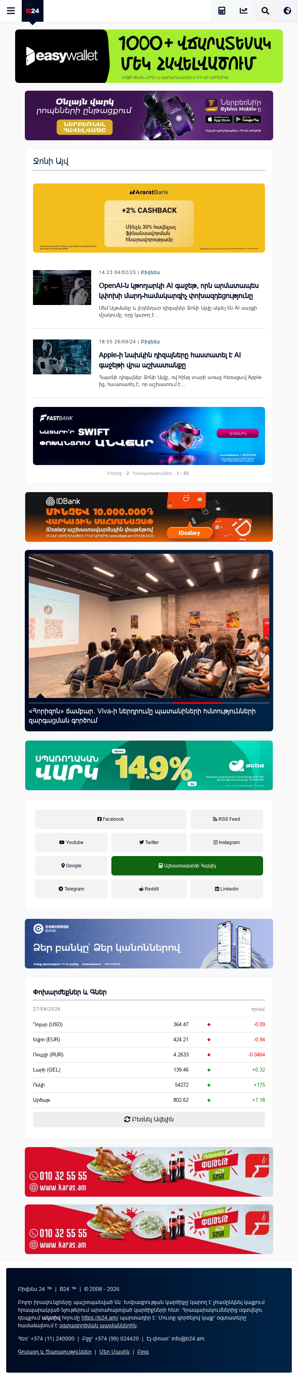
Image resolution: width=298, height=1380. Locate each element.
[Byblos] (149, 115)
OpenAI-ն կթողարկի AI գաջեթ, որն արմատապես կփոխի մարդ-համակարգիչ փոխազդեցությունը (179, 291)
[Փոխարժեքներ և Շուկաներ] (244, 12)
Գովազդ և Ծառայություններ (55, 1352)
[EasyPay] (149, 56)
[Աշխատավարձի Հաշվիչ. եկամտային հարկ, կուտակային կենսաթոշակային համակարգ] (222, 12)
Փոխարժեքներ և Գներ (70, 992)
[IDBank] (149, 517)
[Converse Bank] (149, 943)
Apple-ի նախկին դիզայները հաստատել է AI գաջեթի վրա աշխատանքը (170, 360)
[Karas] (149, 1172)
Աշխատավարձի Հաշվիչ (187, 874)
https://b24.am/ (99, 1318)
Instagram (229, 842)
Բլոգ (143, 1352)
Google (73, 865)
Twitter (151, 842)
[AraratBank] (149, 218)
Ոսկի (39, 1085)
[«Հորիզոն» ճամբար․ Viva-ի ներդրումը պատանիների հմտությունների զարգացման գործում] (149, 626)
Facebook (113, 819)
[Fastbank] (149, 436)
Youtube (74, 842)
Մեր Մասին (114, 1352)
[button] (53, 703)
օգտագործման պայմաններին (98, 1325)
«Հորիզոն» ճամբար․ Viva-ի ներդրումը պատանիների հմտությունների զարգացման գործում (142, 715)
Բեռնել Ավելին (152, 1119)
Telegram (73, 889)
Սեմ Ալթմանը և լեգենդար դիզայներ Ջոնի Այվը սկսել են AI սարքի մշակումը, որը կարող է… (178, 311)
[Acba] (149, 765)
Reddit (151, 889)
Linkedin (229, 889)
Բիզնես (150, 272)
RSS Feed (228, 819)
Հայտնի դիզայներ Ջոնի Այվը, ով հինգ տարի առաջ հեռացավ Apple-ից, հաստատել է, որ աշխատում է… (181, 380)
